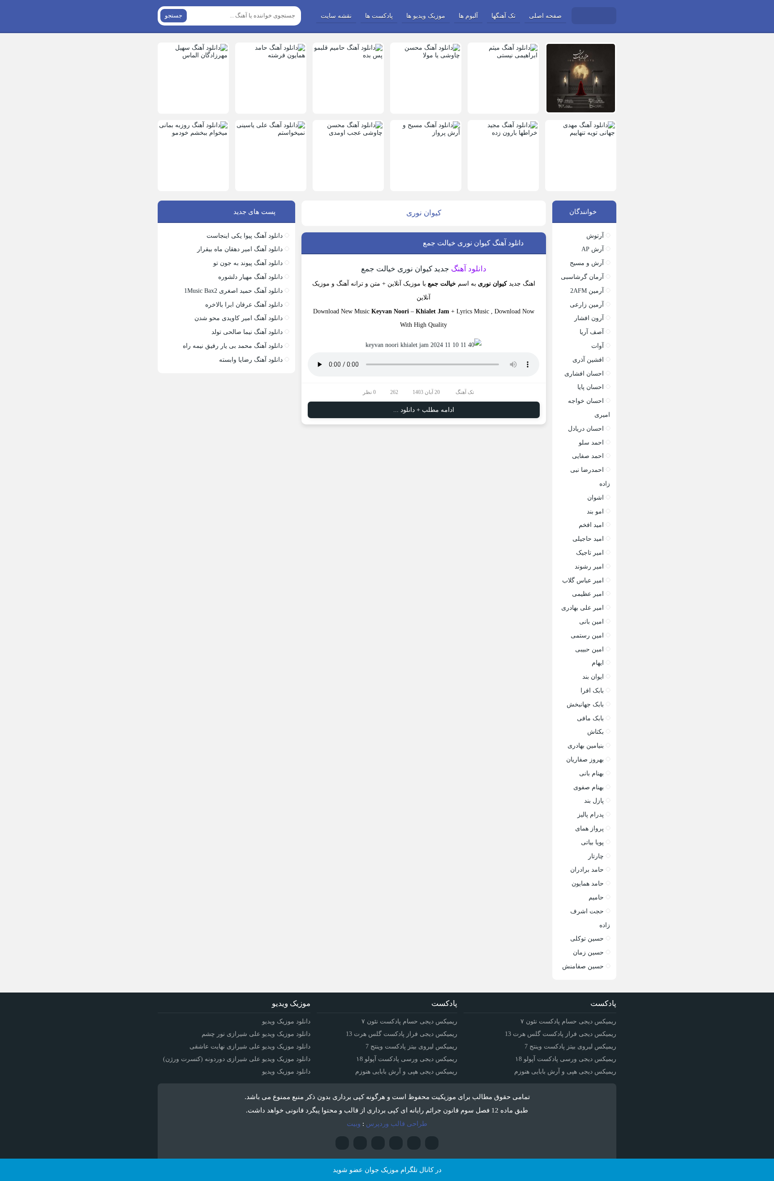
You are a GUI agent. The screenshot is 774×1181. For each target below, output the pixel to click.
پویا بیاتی (592, 842)
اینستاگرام (414, 1143)
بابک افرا (592, 690)
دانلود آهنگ (468, 269)
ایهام (598, 662)
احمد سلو (591, 442)
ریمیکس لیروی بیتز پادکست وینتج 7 (570, 1046)
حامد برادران (587, 869)
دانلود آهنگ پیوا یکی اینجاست (244, 235)
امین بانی (591, 621)
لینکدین (360, 1143)
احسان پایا (590, 387)
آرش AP (592, 249)
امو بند (595, 511)
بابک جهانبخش (585, 704)
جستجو (173, 15)
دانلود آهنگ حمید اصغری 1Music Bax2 (233, 290)
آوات (597, 345)
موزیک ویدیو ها (425, 16)
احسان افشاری (584, 373)
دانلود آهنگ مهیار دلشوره (250, 277)
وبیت (354, 1123)
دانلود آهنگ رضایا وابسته (251, 359)
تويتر (378, 1143)
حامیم (596, 897)
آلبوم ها (468, 16)
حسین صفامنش (583, 966)
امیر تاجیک (590, 552)
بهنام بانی (591, 773)
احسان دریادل (586, 428)
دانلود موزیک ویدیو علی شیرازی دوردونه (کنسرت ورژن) (236, 1059)
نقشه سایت (336, 16)
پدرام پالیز (590, 814)
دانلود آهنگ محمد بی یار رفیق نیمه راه (233, 345)
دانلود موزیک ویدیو (286, 1021)
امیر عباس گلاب (583, 580)
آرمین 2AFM (587, 290)
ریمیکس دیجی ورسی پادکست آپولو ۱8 (565, 1059)
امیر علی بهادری (582, 607)
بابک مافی (590, 718)
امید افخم (591, 525)
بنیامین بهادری (586, 745)
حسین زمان (588, 952)
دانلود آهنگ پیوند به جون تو (248, 263)
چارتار (596, 856)
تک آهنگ (465, 392)
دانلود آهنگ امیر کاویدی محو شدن (238, 318)
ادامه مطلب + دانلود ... (423, 410)
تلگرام (396, 1143)
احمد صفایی (588, 456)
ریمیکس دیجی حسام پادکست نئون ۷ (568, 1021)
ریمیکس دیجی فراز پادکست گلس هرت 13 (560, 1034)
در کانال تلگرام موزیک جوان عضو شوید (387, 1169)
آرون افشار (589, 318)
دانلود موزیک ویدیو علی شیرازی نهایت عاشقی (249, 1046)
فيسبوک (342, 1143)
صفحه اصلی (545, 16)
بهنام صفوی (588, 787)
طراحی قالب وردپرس (396, 1123)
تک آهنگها (503, 16)
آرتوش (595, 235)
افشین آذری (588, 359)
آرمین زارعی (587, 304)
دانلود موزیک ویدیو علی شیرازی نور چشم (256, 1034)
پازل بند (594, 800)
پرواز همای (589, 828)
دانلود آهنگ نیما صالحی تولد (247, 332)
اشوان (595, 497)
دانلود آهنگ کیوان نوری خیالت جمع (473, 243)
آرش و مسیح (587, 263)
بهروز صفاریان (585, 759)
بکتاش (595, 731)
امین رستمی (587, 635)
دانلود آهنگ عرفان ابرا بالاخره (244, 304)
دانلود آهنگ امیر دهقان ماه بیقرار (240, 249)
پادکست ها (379, 16)
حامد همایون (588, 883)
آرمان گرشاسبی (582, 277)
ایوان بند (593, 676)
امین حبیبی (589, 649)
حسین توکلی (587, 938)
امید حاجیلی (588, 538)
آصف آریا (592, 332)
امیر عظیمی (588, 593)
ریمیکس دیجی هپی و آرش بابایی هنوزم (565, 1071)
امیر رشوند (589, 566)
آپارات (432, 1143)
